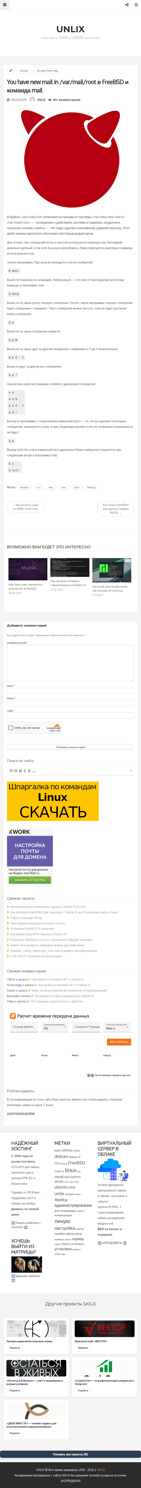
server (59, 1181)
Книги (78, 1194)
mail (51, 487)
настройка (65, 1228)
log (38, 487)
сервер (78, 1238)
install (58, 1171)
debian (61, 1156)
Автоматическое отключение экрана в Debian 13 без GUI (48, 907)
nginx (67, 1176)
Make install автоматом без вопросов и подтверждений (69, 990)
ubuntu (61, 1186)
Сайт (10, 711)
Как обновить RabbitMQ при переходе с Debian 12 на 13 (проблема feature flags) (64, 912)
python (76, 1177)
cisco (76, 1150)
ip (63, 1171)
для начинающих (65, 1210)
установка (63, 1248)
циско (57, 1254)
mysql (59, 1177)
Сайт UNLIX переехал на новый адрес (36, 956)
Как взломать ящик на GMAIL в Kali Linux (25, 506)
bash (58, 1150)
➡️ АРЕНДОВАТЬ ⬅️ (112, 1243)
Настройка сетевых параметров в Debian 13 (64, 996)
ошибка (60, 1233)
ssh (77, 1181)
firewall (64, 1163)
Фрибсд (91, 487)
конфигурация (63, 1215)
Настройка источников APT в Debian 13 (58, 979)
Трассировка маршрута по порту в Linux (37, 923)
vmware (70, 1194)
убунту (66, 1244)
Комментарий (17, 643)
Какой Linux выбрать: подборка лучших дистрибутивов (47, 945)
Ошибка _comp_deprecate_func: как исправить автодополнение (53, 951)
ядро (63, 1254)
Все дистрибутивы (47, 71)
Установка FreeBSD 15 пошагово (32, 928)
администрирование (73, 1205)
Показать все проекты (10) (70, 1454)
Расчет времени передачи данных (112, 1075)
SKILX (101, 1470)
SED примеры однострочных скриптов (56, 1001)
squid (71, 1181)
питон (78, 1233)
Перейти (15, 1347)
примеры (59, 1239)
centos (67, 1150)
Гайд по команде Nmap (26, 918)
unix (63, 487)
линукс (62, 1221)
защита (81, 1211)
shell (66, 1181)
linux (71, 1170)
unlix (76, 487)
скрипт (58, 1244)
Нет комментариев (66, 100)
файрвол (76, 1249)
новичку (80, 1229)
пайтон (70, 1233)
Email (11, 698)
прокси (68, 1239)
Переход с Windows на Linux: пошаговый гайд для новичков (51, 940)
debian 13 (74, 1157)
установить (77, 1243)
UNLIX (41, 100)
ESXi (57, 1163)
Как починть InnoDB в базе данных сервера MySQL (116, 508)
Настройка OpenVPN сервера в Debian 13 (38, 934)
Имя (11, 686)
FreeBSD (23, 71)
